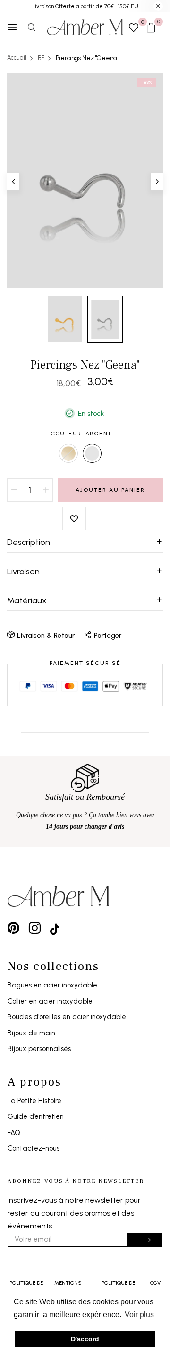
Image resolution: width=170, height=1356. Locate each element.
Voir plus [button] (139, 1314)
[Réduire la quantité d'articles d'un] (14, 490)
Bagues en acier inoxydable (52, 985)
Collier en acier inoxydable (50, 1001)
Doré (68, 453)
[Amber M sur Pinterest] (13, 928)
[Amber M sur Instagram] (35, 928)
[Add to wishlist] (74, 518)
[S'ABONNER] (144, 1240)
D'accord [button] (85, 1339)
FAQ (14, 1132)
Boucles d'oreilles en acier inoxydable (67, 1017)
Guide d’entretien (36, 1116)
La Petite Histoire (34, 1101)
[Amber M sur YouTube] (55, 928)
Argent (92, 453)
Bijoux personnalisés (39, 1048)
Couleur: (81, 433)
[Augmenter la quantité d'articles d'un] (45, 490)
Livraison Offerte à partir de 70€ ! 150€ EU (85, 6)
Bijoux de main (31, 1033)
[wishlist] (133, 28)
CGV (155, 1283)
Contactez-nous (34, 1148)
